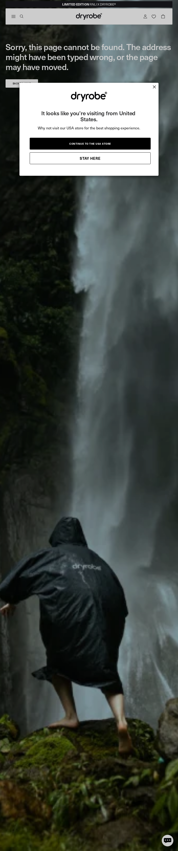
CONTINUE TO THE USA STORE (90, 143)
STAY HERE (90, 157)
